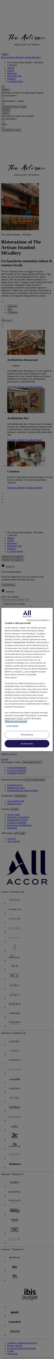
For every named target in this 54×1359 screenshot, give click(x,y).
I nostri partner (12, 726)
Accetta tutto (27, 744)
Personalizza (27, 735)
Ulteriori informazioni (16, 721)
